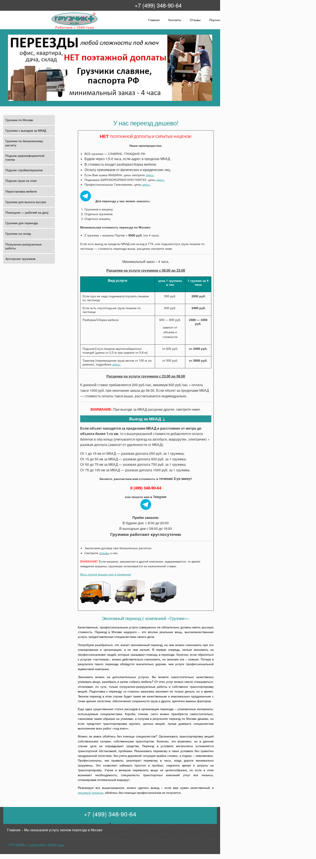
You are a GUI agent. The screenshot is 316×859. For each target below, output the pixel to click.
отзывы (104, 553)
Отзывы (195, 20)
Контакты (174, 20)
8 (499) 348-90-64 (145, 488)
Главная (154, 20)
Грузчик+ (54, 28)
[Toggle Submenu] (49, 180)
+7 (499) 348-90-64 (158, 5)
